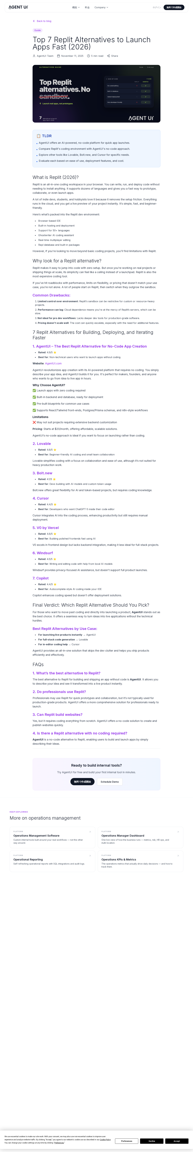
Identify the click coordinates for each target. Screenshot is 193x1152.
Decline (152, 1141)
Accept (177, 1141)
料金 (87, 7)
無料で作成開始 (174, 7)
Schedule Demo (110, 781)
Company (100, 7)
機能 (74, 7)
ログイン (157, 7)
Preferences (126, 1141)
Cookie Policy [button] (105, 1140)
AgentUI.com (53, 363)
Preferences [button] (59, 1143)
